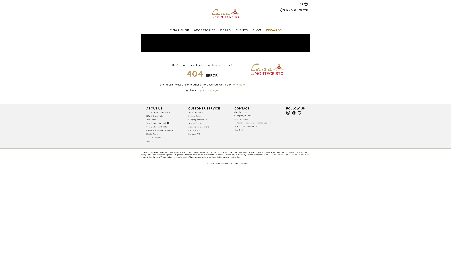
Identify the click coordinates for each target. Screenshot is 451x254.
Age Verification (195, 123)
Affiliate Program (153, 138)
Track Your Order (195, 112)
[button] (281, 10)
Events (241, 30)
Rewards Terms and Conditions (159, 130)
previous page (209, 90)
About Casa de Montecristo (158, 112)
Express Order (194, 116)
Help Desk (239, 130)
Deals (225, 30)
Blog (256, 30)
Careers (149, 141)
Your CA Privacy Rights (156, 127)
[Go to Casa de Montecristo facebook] (293, 113)
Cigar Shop (179, 30)
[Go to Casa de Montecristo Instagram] (288, 113)
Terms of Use (151, 120)
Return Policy (194, 130)
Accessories (205, 30)
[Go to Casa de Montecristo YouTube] (299, 113)
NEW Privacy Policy (155, 116)
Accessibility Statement (198, 127)
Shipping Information (197, 120)
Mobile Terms (152, 134)
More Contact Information (246, 126)
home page (238, 84)
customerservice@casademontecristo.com (253, 123)
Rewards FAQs (194, 134)
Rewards (274, 30)
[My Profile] (306, 4)
